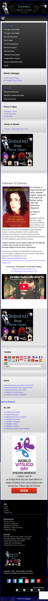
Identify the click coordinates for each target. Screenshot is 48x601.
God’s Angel (8, 40)
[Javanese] (21, 360)
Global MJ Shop (10, 530)
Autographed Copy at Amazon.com (24, 269)
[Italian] (17, 360)
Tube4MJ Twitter (11, 424)
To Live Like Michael (11, 44)
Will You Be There (11, 78)
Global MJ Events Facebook (15, 395)
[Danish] (21, 357)
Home (6, 66)
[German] (6, 360)
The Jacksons (10, 114)
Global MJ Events (12, 415)
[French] (41, 357)
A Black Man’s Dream (12, 58)
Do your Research (10, 37)
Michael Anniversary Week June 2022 (19, 385)
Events (6, 510)
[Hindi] (13, 360)
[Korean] (25, 360)
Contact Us (8, 513)
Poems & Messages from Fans (16, 129)
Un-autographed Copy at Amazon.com (24, 271)
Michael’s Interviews (11, 92)
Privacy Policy (9, 521)
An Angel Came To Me (13, 80)
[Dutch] (25, 357)
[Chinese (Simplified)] (13, 357)
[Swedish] (6, 363)
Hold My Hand (9, 51)
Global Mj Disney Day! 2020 (15, 390)
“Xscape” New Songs (12, 29)
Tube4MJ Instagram (12, 422)
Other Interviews (10, 99)
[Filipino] (33, 357)
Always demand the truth (13, 62)
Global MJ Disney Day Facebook (17, 428)
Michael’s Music (11, 111)
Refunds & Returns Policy (13, 528)
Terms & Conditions (11, 523)
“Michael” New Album (12, 55)
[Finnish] (37, 357)
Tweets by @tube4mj (8, 402)
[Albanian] (6, 357)
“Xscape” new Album (11, 33)
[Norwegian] (29, 360)
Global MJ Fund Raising (14, 392)
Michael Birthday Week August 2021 (18, 388)
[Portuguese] (33, 360)
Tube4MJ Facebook (12, 419)
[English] (29, 357)
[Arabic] (10, 357)
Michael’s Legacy (10, 48)
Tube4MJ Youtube (12, 426)
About (6, 508)
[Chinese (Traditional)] (17, 357)
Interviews (9, 116)
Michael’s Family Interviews (14, 95)
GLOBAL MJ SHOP (12, 412)
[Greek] (10, 360)
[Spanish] (41, 360)
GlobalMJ (27, 598)
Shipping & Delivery (11, 526)
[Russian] (37, 360)
